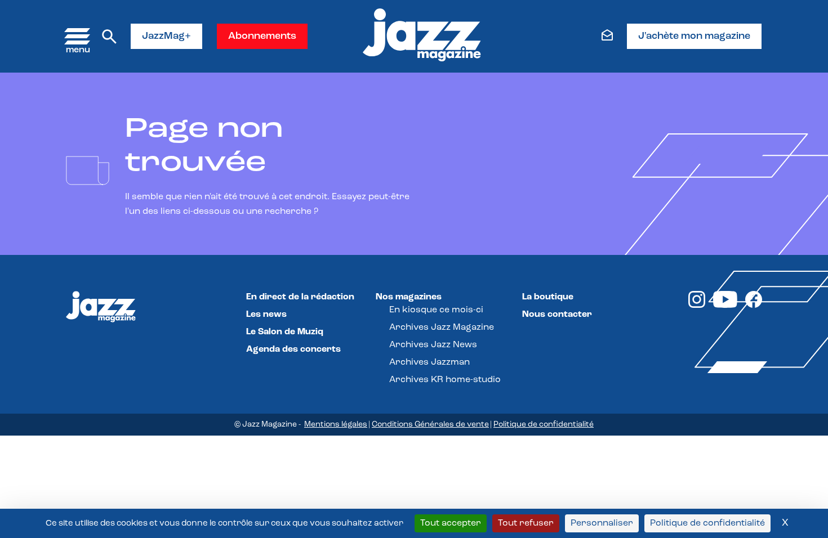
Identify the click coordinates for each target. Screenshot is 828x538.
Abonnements (262, 37)
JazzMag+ (166, 37)
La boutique (547, 297)
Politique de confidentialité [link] (707, 523)
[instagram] (696, 305)
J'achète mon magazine (694, 37)
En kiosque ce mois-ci (436, 310)
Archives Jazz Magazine (441, 327)
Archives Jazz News (433, 344)
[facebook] (753, 305)
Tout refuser (526, 523)
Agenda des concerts (293, 349)
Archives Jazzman (429, 362)
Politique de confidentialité (543, 424)
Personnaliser (602, 523)
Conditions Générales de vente (430, 424)
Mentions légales (335, 424)
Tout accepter (450, 523)
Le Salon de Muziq (284, 332)
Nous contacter (557, 314)
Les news (266, 314)
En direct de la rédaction (300, 297)
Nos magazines (409, 297)
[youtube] (725, 305)
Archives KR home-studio (445, 379)
